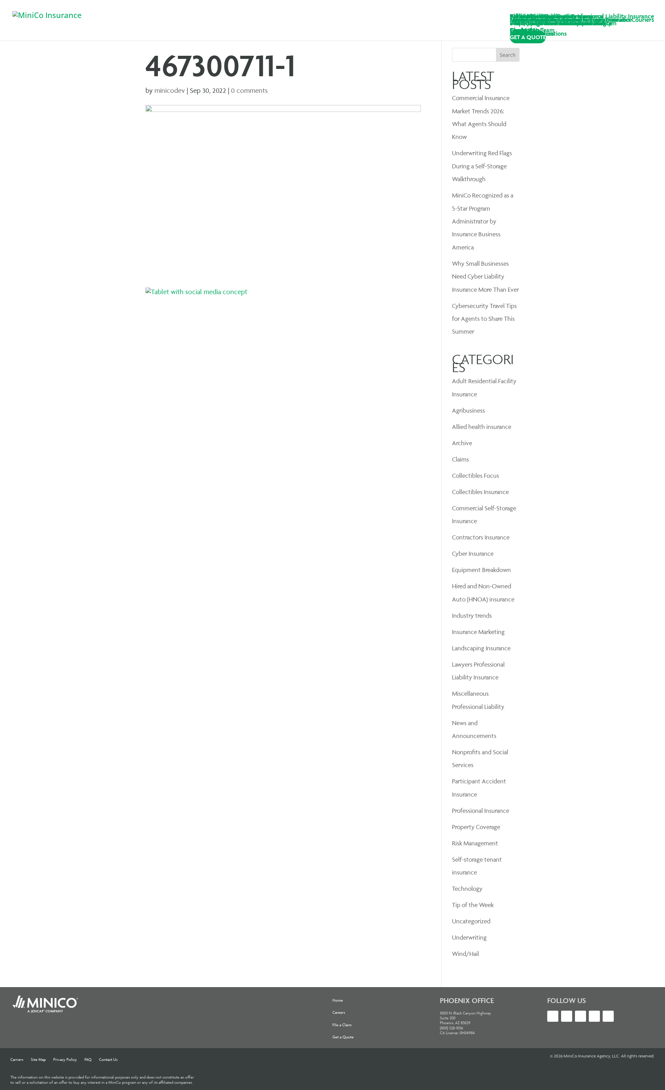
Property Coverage (476, 826)
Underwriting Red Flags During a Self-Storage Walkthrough (482, 166)
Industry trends (472, 615)
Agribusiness (468, 410)
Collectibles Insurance (480, 491)
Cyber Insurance (473, 553)
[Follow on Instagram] (594, 1016)
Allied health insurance (481, 426)
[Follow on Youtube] (580, 1016)
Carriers (16, 1059)
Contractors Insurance (480, 537)
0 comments (249, 90)
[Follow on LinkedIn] (566, 1016)
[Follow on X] (552, 1016)
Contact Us (108, 1059)
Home (337, 1000)
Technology (467, 888)
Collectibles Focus (475, 475)
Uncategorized (471, 921)
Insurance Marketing (478, 631)
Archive (462, 443)
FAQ (88, 1059)
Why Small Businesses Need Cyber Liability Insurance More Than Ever (485, 276)
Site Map (38, 1059)
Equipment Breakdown (481, 569)
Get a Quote (343, 1036)
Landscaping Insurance (481, 648)
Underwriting (469, 937)
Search (508, 55)
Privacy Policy (65, 1059)
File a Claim (342, 1024)
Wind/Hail (465, 953)
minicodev (169, 90)
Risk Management (475, 843)
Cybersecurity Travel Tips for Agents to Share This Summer (484, 318)
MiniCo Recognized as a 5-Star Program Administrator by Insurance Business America (482, 221)
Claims (460, 459)
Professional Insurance (480, 810)
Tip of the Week (473, 904)
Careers (338, 1012)
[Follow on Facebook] (608, 1016)
